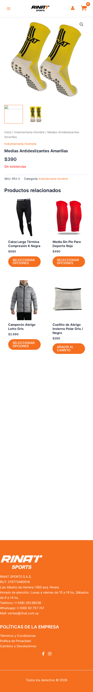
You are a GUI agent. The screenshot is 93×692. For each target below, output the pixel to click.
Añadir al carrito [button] (65, 348)
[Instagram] (50, 654)
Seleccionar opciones (24, 261)
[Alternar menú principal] (8, 8)
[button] (81, 24)
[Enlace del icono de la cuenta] (73, 8)
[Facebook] (43, 654)
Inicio (7, 132)
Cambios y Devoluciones (18, 646)
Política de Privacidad (15, 641)
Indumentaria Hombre (29, 132)
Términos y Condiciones (18, 636)
